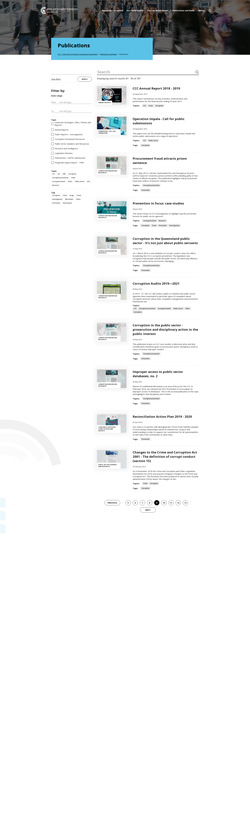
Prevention (56, 203)
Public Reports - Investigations (69, 134)
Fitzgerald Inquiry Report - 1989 (69, 162)
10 (163, 503)
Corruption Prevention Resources (70, 139)
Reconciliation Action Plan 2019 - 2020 (162, 416)
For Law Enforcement (158, 10)
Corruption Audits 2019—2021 (156, 283)
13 (185, 503)
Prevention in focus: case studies (158, 203)
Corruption (72, 174)
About (201, 10)
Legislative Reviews (64, 153)
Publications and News (183, 10)
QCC (88, 181)
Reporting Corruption (112, 10)
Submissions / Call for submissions (70, 158)
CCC (53, 174)
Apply (85, 79)
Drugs (72, 195)
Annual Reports (61, 129)
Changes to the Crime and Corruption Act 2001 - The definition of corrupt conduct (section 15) (165, 456)
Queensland (67, 203)
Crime (73, 178)
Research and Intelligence (66, 148)
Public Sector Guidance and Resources (72, 143)
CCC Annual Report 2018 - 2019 (156, 88)
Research (55, 185)
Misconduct (69, 199)
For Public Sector (135, 10)
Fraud (79, 195)
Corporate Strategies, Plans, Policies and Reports (72, 123)
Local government (58, 181)
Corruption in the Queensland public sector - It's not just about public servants (165, 240)
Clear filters (56, 79)
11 (170, 503)
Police (70, 181)
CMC (64, 174)
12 (177, 503)
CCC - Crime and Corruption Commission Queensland (77, 54)
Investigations (57, 199)
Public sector (79, 181)
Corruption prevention (60, 178)
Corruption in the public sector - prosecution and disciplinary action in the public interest (165, 329)
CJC (59, 174)
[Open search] (209, 10)
